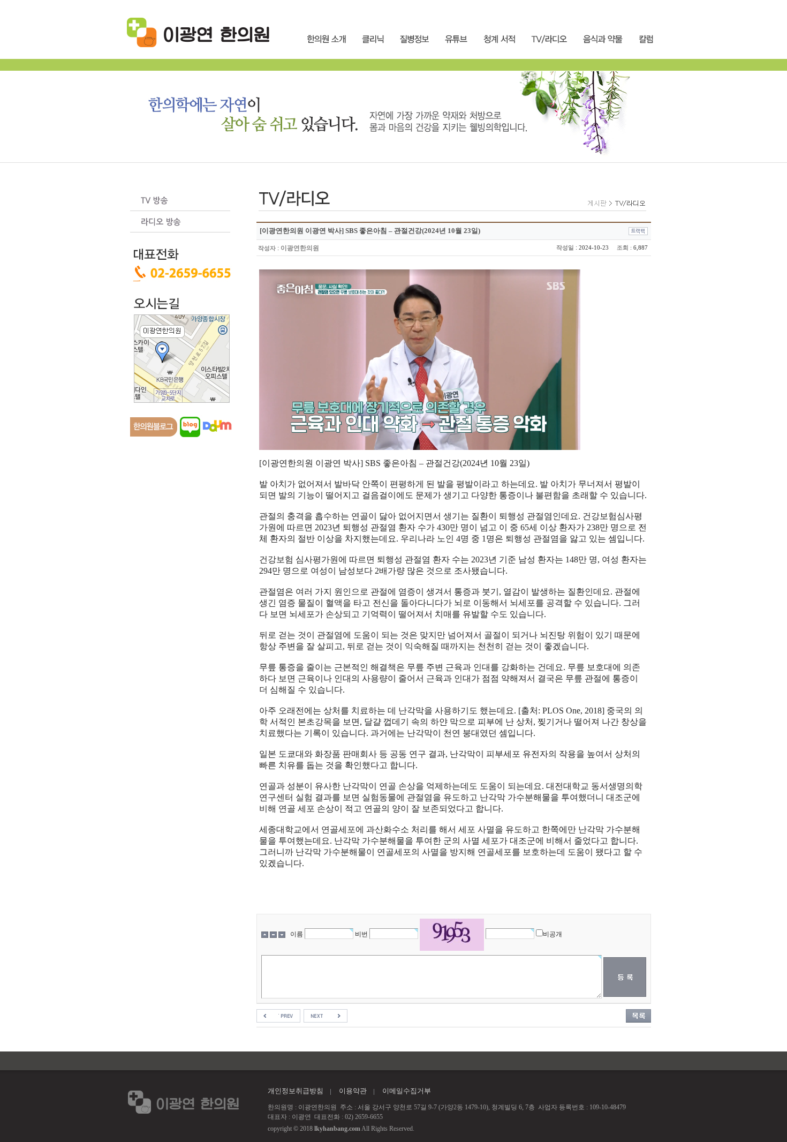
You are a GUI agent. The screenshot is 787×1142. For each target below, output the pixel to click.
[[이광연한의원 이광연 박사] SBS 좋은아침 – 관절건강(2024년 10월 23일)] (278, 1015)
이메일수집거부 (406, 1091)
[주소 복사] (638, 230)
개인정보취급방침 (295, 1091)
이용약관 (353, 1091)
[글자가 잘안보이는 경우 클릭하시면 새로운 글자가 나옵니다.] (452, 935)
